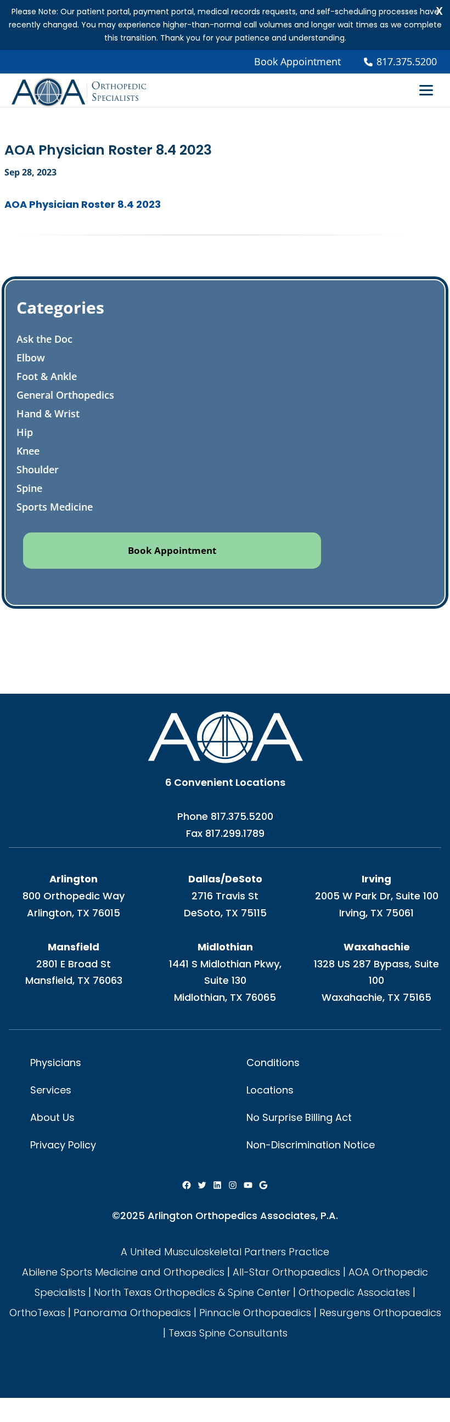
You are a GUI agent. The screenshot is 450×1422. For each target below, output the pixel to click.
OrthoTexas (37, 1312)
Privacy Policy (63, 1145)
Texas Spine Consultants (228, 1333)
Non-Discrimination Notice (310, 1145)
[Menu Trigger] (426, 89)
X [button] (439, 11)
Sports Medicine (54, 506)
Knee (28, 450)
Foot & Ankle (46, 376)
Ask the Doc (44, 338)
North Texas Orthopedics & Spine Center (192, 1292)
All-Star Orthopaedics (286, 1272)
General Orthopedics (65, 394)
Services (50, 1090)
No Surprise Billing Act (299, 1117)
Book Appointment (297, 61)
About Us (52, 1117)
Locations (270, 1090)
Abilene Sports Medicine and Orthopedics (123, 1272)
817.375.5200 (242, 816)
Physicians (55, 1062)
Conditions (273, 1062)
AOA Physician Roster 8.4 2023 (82, 204)
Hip (24, 432)
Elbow (30, 357)
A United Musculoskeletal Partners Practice (225, 1252)
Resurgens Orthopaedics (380, 1312)
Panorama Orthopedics (132, 1312)
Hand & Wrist (48, 413)
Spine (29, 488)
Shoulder (37, 469)
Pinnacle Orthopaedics (255, 1312)
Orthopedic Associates (354, 1292)
